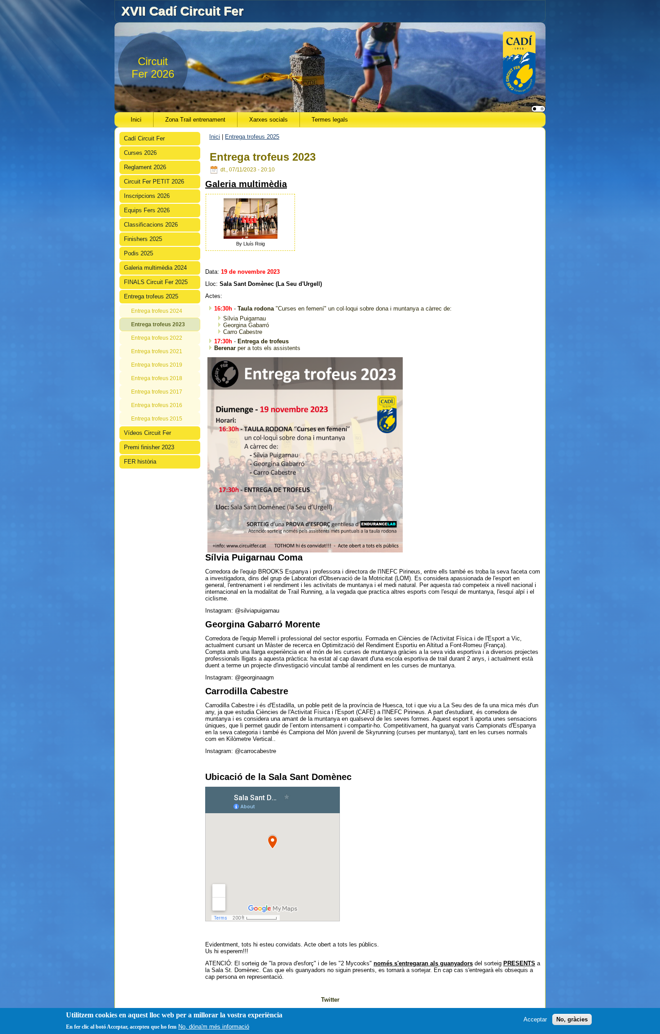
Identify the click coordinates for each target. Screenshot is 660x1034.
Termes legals (330, 119)
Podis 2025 (138, 253)
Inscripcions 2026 (147, 196)
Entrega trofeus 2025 (151, 296)
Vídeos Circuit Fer (147, 432)
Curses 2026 (140, 152)
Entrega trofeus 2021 (156, 351)
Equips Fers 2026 (147, 210)
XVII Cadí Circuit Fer (182, 11)
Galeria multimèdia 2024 (155, 267)
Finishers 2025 (143, 239)
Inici (136, 119)
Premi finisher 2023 (149, 447)
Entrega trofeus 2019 (156, 365)
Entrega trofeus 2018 (156, 378)
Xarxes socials (268, 119)
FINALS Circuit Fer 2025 (156, 282)
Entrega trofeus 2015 (156, 419)
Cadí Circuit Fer (144, 138)
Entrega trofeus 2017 (156, 392)
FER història (140, 461)
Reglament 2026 (145, 167)
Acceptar (535, 1019)
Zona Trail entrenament (195, 119)
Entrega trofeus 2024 (156, 311)
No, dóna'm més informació (213, 1026)
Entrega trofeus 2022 (156, 338)
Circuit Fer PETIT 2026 (154, 181)
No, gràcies (572, 1019)
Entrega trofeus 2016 (156, 405)
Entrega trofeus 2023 (158, 324)
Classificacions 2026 (151, 224)
